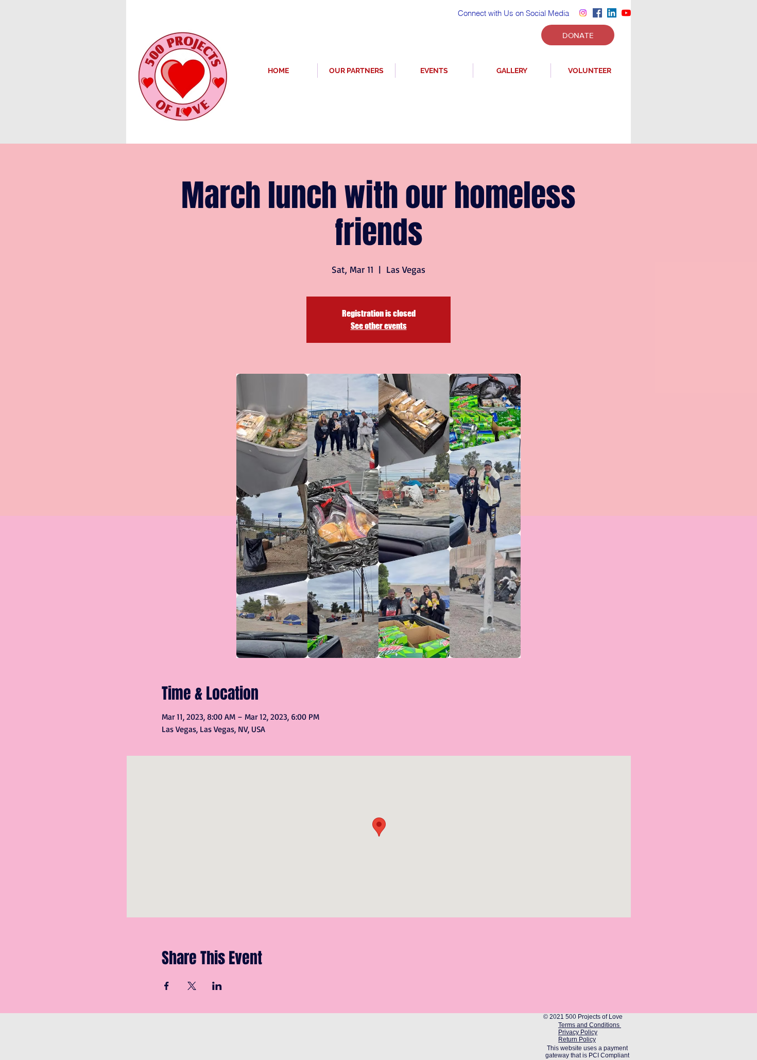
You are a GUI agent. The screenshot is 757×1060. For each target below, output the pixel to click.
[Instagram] (583, 13)
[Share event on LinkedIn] (217, 986)
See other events (379, 326)
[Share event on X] (192, 986)
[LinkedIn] (611, 13)
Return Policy (577, 1039)
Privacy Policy (577, 1032)
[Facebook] (597, 13)
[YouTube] (626, 13)
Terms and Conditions (589, 1025)
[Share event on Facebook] (166, 986)
